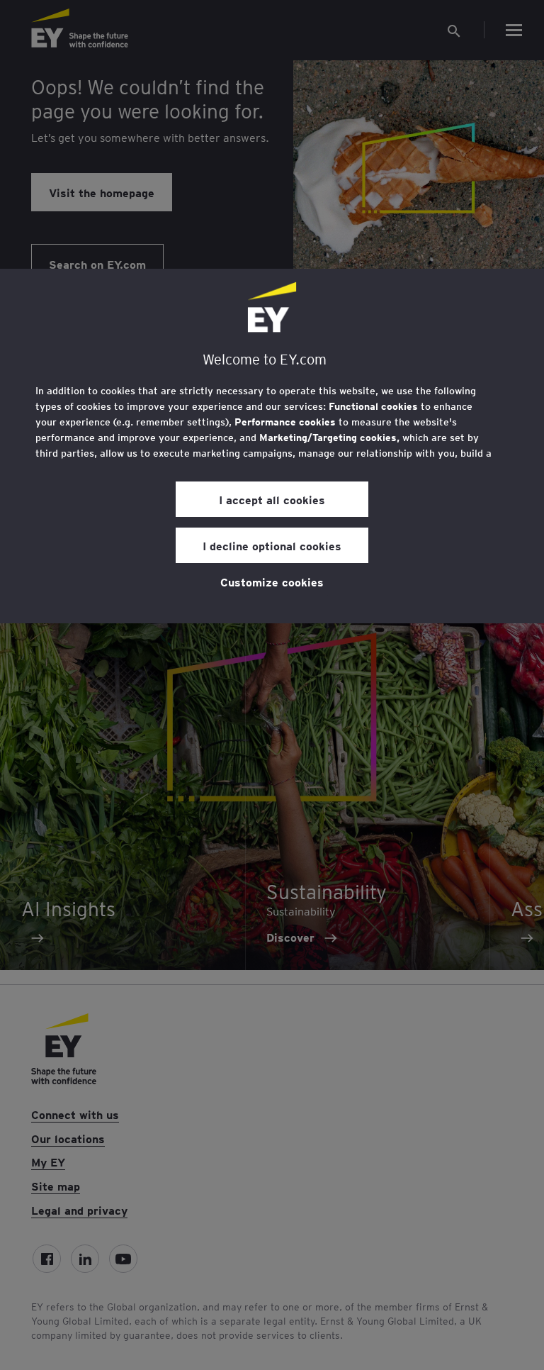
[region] (272, 446)
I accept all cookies (272, 499)
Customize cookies (272, 581)
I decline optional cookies (272, 545)
